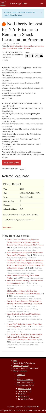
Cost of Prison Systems (25, 286)
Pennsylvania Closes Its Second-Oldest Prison (23, 314)
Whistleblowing (11, 299)
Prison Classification (35, 299)
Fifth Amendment (12, 345)
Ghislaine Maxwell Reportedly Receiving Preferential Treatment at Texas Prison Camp (23, 292)
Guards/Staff (40, 278)
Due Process (17, 270)
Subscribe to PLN (24, 388)
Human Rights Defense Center (24, 363)
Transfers (12, 46)
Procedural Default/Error (29, 270)
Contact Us (21, 374)
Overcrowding (37, 286)
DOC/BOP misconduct (27, 296)
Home (15, 360)
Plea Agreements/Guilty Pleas (25, 273)
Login (22, 169)
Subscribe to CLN (24, 391)
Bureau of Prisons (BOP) (26, 345)
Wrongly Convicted (20, 371)
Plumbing (26, 319)
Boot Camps (18, 319)
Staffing (24, 258)
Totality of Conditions (23, 329)
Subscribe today (16, 15)
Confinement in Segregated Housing (18, 311)
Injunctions (27, 247)
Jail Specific (10, 288)
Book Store (22, 394)
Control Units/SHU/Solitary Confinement (30, 342)
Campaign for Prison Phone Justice (25, 368)
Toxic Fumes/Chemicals (14, 258)
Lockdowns (27, 306)
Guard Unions (32, 258)
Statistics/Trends (12, 286)
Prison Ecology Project (25, 385)
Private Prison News (25, 399)
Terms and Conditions (25, 379)
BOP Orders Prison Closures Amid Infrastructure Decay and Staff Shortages (25, 253)
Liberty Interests (35, 46)
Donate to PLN (23, 396)
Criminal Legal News (20, 365)
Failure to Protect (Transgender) (25, 250)
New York (27, 48)
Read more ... (8, 227)
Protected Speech (23, 299)
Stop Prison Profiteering (25, 382)
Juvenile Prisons (12, 48)
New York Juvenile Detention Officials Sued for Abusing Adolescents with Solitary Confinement (24, 302)
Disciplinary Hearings (22, 46)
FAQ (18, 377)
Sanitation (20, 306)
